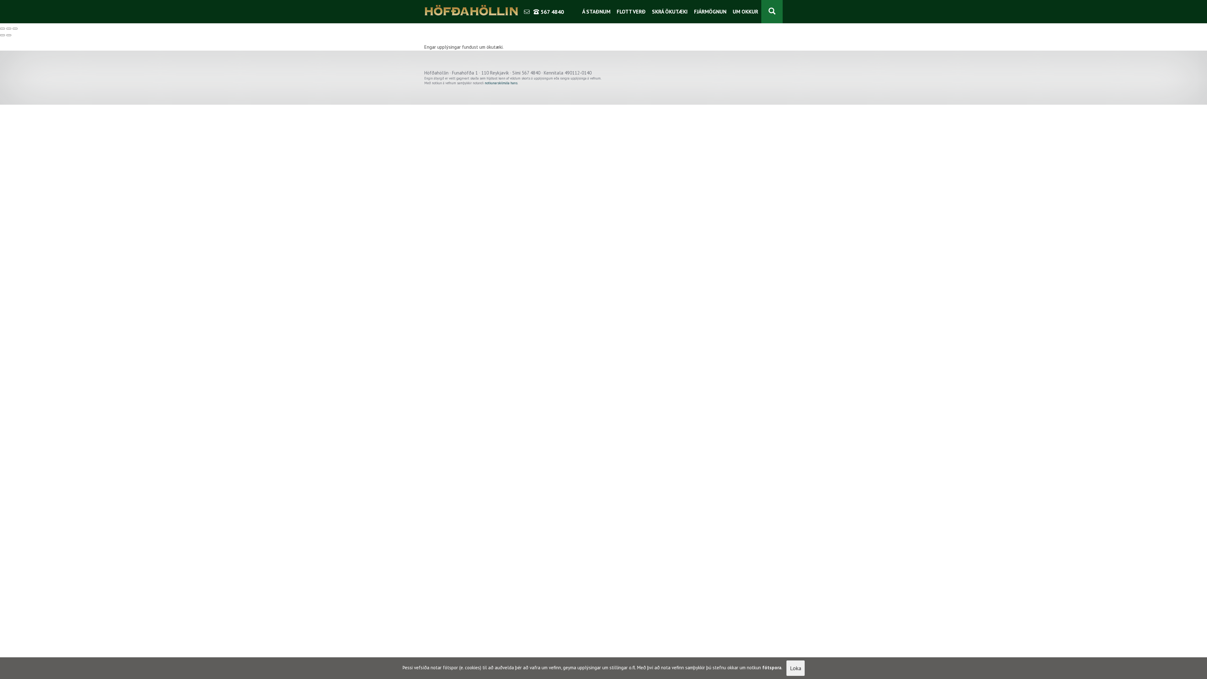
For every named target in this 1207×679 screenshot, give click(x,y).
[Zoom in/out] (15, 29)
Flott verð (631, 11)
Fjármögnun (710, 11)
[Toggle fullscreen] (8, 29)
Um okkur (745, 11)
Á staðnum (596, 11)
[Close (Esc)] (2, 29)
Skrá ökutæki (670, 11)
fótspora (771, 668)
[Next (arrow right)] (8, 35)
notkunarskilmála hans (501, 83)
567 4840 (551, 11)
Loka (795, 668)
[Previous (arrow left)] (2, 35)
